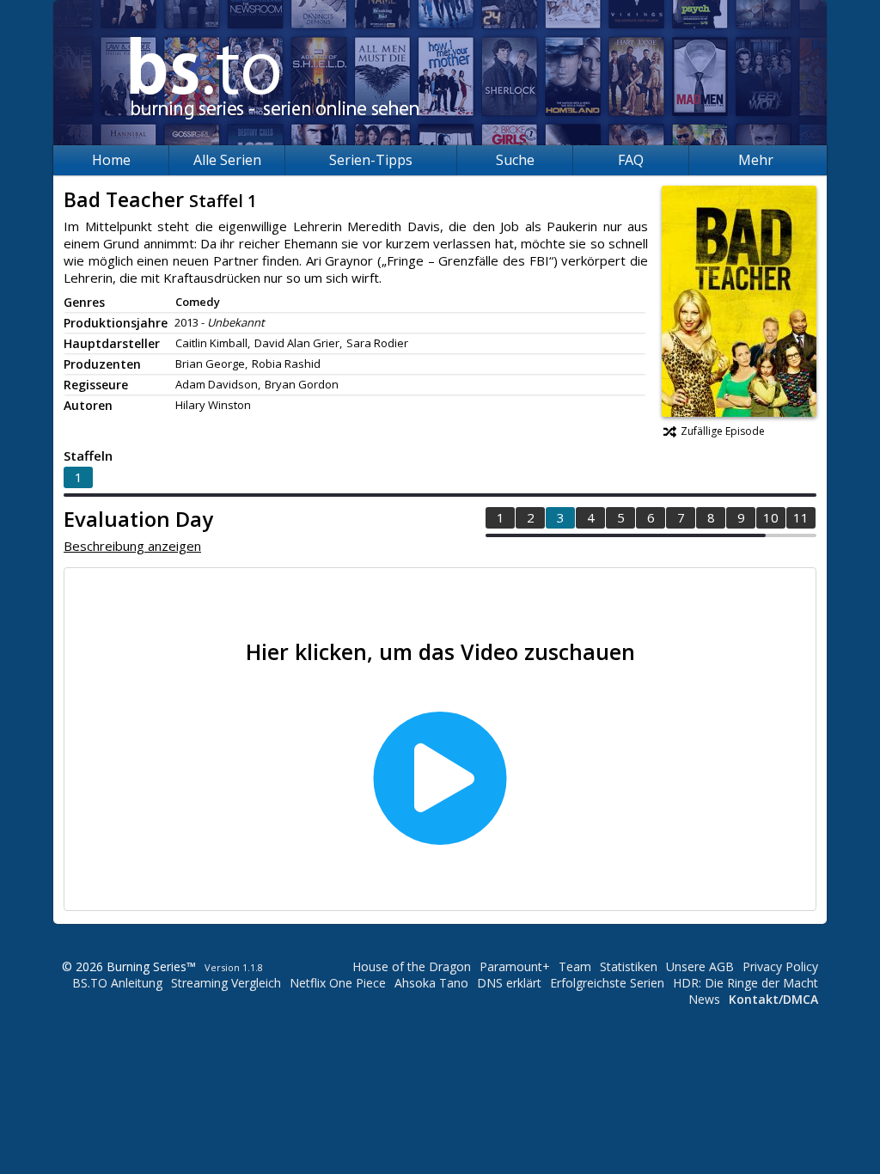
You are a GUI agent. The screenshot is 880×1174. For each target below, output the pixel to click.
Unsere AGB (700, 966)
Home (111, 159)
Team (575, 966)
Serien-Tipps (370, 159)
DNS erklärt (509, 983)
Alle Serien (227, 159)
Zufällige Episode (723, 431)
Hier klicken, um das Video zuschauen (440, 651)
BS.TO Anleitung (117, 983)
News (704, 999)
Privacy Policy (780, 966)
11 (801, 517)
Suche (515, 159)
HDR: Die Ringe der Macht (745, 983)
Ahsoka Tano (431, 983)
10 (771, 517)
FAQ (631, 159)
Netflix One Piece (338, 983)
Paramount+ (515, 966)
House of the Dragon (411, 966)
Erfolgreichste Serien (607, 983)
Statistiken (628, 966)
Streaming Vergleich (226, 983)
